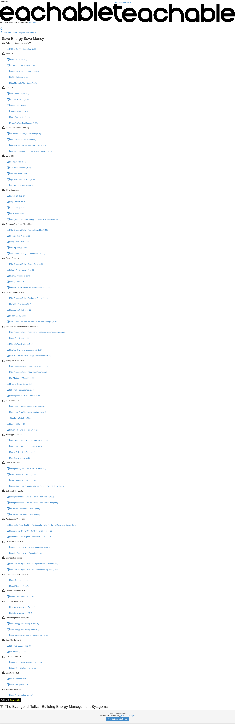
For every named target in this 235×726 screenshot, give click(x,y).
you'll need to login (127, 715)
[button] (1, 26)
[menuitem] (1, 29)
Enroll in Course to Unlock (117, 719)
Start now (32, 22)
